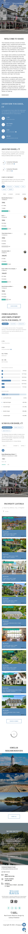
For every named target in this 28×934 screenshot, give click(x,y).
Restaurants (10, 186)
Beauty (5, 189)
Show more (14, 306)
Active (24, 186)
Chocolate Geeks (6, 251)
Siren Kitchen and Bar (7, 286)
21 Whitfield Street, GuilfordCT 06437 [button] (14, 885)
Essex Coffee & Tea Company (8, 268)
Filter (6, 511)
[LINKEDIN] (15, 908)
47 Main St (4, 252)
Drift (3, 215)
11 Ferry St (4, 288)
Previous (3, 483)
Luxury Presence (14, 917)
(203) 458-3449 (8, 880)
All (4, 186)
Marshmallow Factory (7, 198)
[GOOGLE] (19, 908)
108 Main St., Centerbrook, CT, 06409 (9, 455)
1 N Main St (4, 199)
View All (14, 816)
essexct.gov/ (5, 95)
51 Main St (4, 270)
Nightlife (11, 189)
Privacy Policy (20, 925)
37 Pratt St (4, 217)
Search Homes (14, 721)
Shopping (17, 186)
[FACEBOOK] (8, 908)
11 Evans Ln (4, 235)
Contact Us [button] (14, 856)
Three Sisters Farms (6, 233)
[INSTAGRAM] (12, 908)
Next (25, 483)
